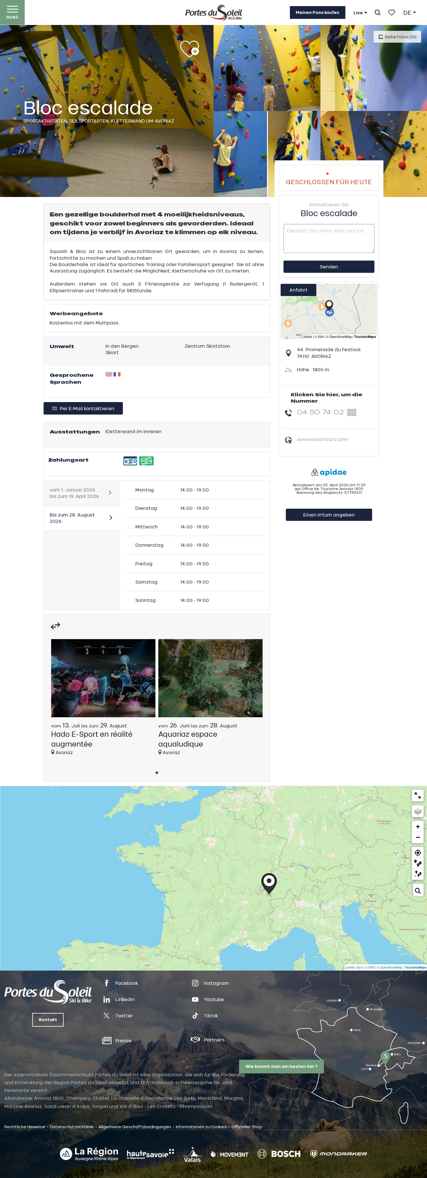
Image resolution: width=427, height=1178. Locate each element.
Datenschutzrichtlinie (72, 1127)
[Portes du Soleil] (213, 12)
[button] (377, 12)
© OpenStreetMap (389, 967)
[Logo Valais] (192, 1154)
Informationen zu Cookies (201, 1127)
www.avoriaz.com (322, 439)
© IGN (369, 967)
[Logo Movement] (229, 1154)
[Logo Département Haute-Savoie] (150, 1154)
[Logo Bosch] (279, 1154)
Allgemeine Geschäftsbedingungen (134, 1127)
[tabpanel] (103, 700)
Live (358, 13)
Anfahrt (298, 290)
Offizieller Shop (247, 1127)
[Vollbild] (417, 795)
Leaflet (349, 967)
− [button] (418, 837)
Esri (360, 967)
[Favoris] (391, 12)
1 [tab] (156, 771)
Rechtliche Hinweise (24, 1127)
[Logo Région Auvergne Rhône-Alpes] (89, 1154)
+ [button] (418, 826)
